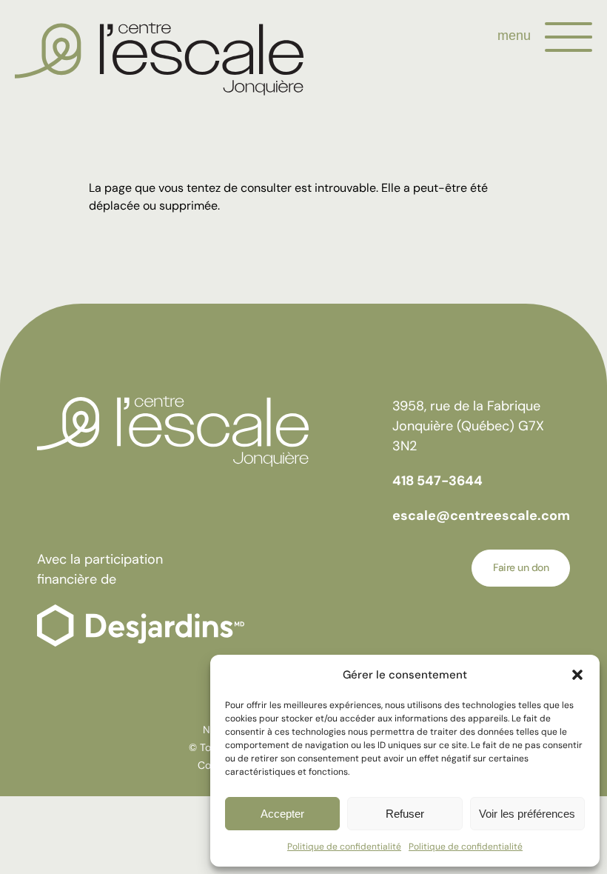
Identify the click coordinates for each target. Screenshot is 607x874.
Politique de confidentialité (344, 847)
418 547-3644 (437, 481)
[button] (577, 674)
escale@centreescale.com (481, 515)
